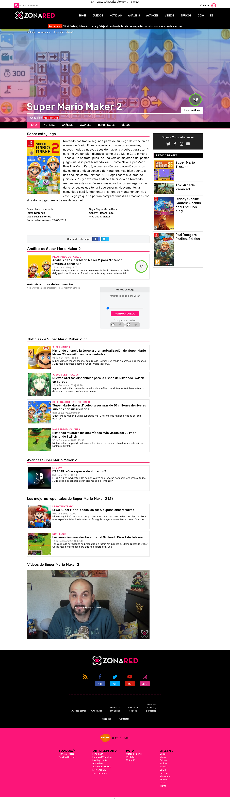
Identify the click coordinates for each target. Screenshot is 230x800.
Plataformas (105, 212)
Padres (163, 763)
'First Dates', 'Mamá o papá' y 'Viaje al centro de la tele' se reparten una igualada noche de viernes (115, 26)
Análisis (134, 15)
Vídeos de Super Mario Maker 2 (53, 564)
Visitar (106, 216)
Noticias (115, 15)
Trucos (186, 15)
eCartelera (97, 763)
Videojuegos (44, 32)
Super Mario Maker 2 (64, 32)
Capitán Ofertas (67, 756)
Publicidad (106, 719)
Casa (162, 782)
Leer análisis (192, 110)
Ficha (33, 124)
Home (83, 15)
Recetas (164, 772)
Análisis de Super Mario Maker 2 (54, 249)
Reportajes (106, 124)
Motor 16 (130, 760)
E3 (211, 15)
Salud (163, 769)
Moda (163, 756)
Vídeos (169, 15)
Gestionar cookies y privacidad (151, 707)
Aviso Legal (97, 711)
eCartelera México (101, 766)
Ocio (201, 15)
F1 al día (130, 756)
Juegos (98, 15)
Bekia (163, 753)
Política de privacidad (115, 709)
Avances (152, 15)
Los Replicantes (100, 760)
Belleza (163, 760)
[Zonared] (35, 15)
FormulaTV (98, 753)
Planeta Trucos (66, 753)
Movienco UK (99, 769)
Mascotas (165, 776)
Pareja (163, 766)
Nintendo (48, 209)
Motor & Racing (134, 753)
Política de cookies (133, 709)
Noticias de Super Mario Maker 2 (58, 339)
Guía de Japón (99, 772)
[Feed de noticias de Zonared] (85, 680)
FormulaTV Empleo (102, 756)
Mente (163, 785)
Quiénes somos (78, 711)
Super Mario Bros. (107, 209)
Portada (31, 32)
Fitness (163, 779)
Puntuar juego (125, 313)
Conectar (205, 5)
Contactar (124, 719)
